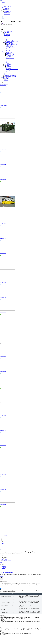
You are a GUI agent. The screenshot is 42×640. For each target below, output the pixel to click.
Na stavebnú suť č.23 (3, 474)
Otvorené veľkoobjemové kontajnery (12, 41)
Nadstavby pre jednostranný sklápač (10, 76)
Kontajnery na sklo (7, 35)
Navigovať (2, 562)
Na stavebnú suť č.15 (3, 356)
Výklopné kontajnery (7, 73)
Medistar (7, 60)
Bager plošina (8, 68)
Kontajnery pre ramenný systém (7, 31)
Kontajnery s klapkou (9, 46)
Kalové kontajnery (9, 45)
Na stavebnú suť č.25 (3, 504)
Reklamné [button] (1, 626)
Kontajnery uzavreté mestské (10, 47)
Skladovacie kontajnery (10, 39)
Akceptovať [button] (12, 576)
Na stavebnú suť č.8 (3, 253)
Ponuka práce (6, 9)
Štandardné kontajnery (9, 48)
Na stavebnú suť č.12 (3, 312)
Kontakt (3, 568)
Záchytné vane (6, 78)
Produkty (3, 3)
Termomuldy (8, 38)
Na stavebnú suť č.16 (3, 371)
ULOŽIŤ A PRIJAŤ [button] (3, 634)
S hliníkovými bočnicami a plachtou (12, 69)
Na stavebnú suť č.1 (3, 149)
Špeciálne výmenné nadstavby (9, 5)
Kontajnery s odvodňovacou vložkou (12, 44)
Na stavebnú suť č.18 (3, 400)
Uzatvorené (8, 57)
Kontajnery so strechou (10, 40)
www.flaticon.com (10, 570)
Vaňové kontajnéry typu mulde (9, 42)
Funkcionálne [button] (2, 615)
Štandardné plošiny (9, 71)
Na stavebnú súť (8, 56)
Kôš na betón (6, 80)
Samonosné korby (9, 62)
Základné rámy (8, 66)
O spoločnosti (4, 7)
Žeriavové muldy (7, 74)
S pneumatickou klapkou (10, 61)
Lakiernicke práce (7, 14)
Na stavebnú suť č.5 (3, 208)
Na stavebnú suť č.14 (3, 341)
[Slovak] (3, 18)
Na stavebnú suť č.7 (3, 238)
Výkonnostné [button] (2, 619)
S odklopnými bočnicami (10, 54)
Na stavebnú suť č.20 (3, 430)
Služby (3, 10)
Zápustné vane (8, 49)
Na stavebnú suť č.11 (3, 297)
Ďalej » (3, 543)
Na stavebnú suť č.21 (3, 445)
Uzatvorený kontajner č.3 (3, 120)
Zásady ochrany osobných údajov (7, 572)
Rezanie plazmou (7, 12)
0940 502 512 (4, 559)
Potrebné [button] (1, 587)
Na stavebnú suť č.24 (3, 489)
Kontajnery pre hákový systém (9, 4)
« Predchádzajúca (5, 535)
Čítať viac (1, 576)
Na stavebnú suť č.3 (3, 179)
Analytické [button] (2, 623)
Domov (3, 2)
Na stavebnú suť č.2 (3, 164)
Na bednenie (8, 67)
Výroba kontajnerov (7, 11)
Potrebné (2, 588)
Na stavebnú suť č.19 (3, 415)
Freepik (5, 570)
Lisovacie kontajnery (7, 34)
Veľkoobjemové (6, 37)
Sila (4, 33)
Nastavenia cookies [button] (7, 576)
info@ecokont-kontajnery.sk (6, 560)
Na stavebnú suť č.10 (3, 282)
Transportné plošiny (7, 32)
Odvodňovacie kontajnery (10, 55)
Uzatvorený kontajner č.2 (3, 105)
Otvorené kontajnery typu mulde (11, 50)
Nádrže (5, 79)
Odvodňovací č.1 (2, 533)
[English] (3, 16)
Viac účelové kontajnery (10, 43)
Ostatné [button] (1, 631)
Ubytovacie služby (7, 13)
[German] (3, 17)
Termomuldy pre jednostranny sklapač (10, 75)
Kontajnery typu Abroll (8, 52)
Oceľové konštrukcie (7, 6)
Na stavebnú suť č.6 (3, 223)
